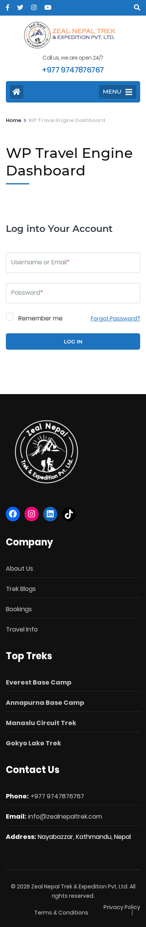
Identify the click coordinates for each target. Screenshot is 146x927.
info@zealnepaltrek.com (65, 816)
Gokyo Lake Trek (33, 743)
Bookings (19, 609)
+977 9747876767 (57, 796)
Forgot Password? (115, 318)
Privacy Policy (122, 907)
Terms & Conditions (61, 912)
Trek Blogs (21, 588)
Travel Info (22, 629)
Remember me (40, 318)
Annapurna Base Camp (45, 702)
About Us (19, 568)
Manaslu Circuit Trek (41, 722)
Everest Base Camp (38, 682)
